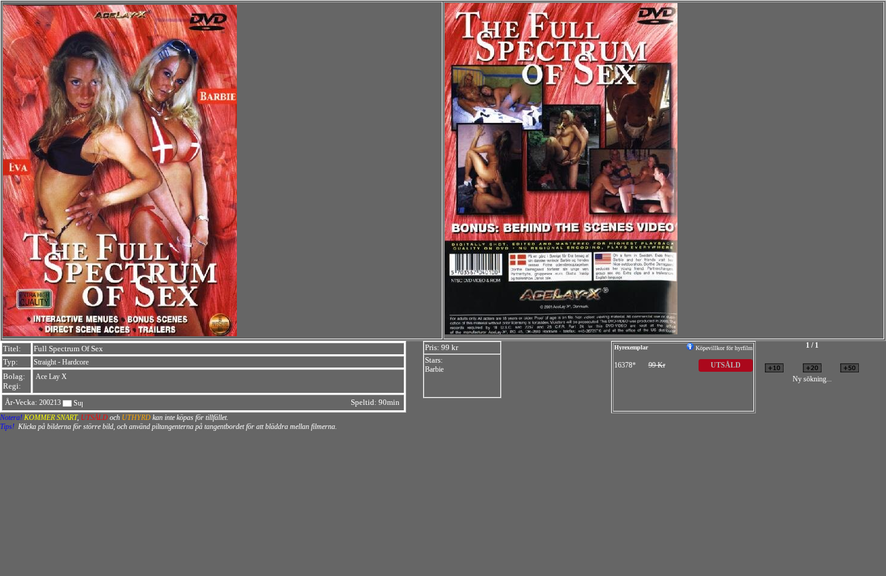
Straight (45, 362)
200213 (50, 402)
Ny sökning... (812, 379)
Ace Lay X (51, 376)
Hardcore (75, 362)
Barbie (434, 369)
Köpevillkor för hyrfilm (723, 348)
